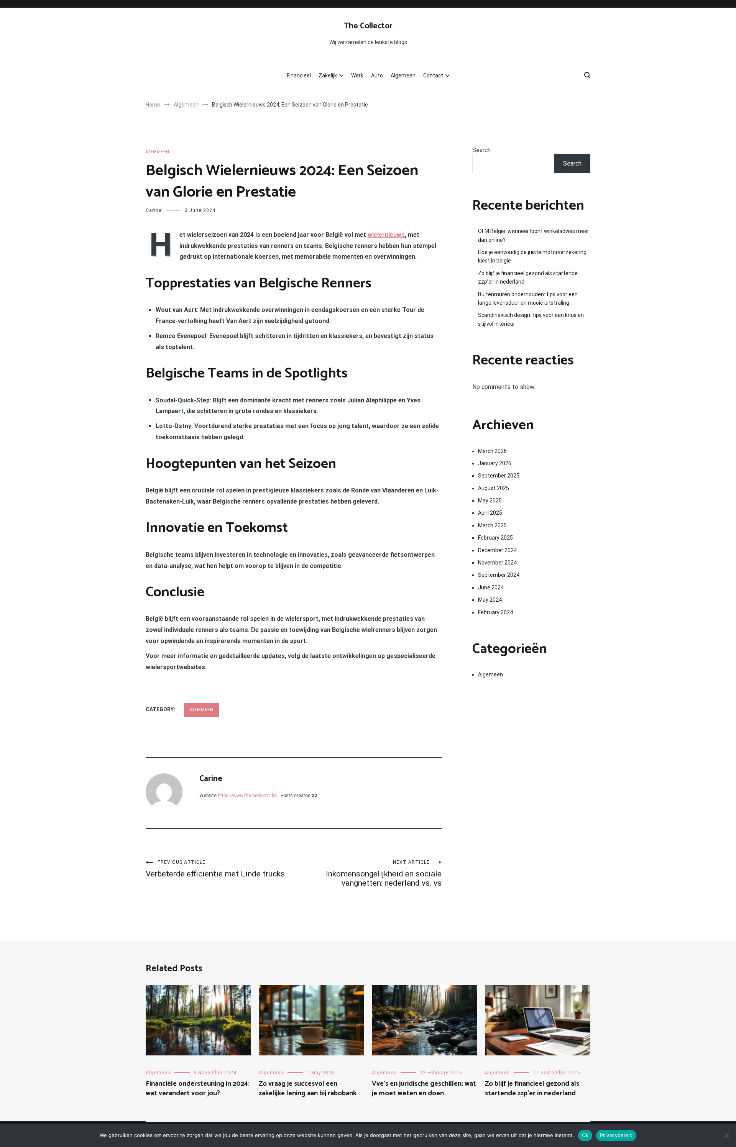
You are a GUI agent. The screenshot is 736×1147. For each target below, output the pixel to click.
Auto (377, 75)
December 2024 (497, 550)
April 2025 (490, 513)
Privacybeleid (616, 1135)
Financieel (299, 75)
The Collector (368, 26)
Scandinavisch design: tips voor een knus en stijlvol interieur (531, 319)
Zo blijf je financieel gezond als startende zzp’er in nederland (528, 277)
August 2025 (493, 488)
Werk (357, 75)
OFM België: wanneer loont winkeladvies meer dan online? (533, 235)
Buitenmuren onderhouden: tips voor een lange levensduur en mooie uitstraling (528, 298)
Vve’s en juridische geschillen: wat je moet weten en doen (424, 1088)
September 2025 (498, 476)
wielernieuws (386, 234)
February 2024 (495, 612)
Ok (585, 1135)
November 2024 (497, 563)
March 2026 (492, 451)
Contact (433, 75)
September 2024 (498, 575)
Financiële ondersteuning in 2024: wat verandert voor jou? (198, 1088)
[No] (726, 1135)
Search (481, 150)
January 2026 (494, 463)
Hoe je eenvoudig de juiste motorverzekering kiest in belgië (532, 256)
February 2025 (495, 538)
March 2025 (492, 525)
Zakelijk (328, 75)
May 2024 (490, 600)
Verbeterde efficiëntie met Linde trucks (215, 869)
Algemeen (403, 75)
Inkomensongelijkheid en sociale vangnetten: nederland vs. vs (384, 874)
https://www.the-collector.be (247, 795)
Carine (154, 210)
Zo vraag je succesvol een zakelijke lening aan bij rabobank (307, 1088)
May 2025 (490, 500)
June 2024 (491, 587)
